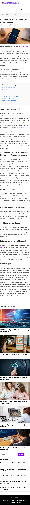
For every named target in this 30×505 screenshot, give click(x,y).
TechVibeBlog (6, 500)
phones (23, 127)
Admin (2, 25)
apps (19, 232)
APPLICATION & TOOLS (11, 14)
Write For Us (19, 500)
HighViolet (16, 497)
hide (14, 85)
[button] (23, 9)
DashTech (25, 500)
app (1, 248)
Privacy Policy (12, 502)
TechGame (12, 500)
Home (3, 14)
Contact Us (18, 502)
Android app (24, 47)
